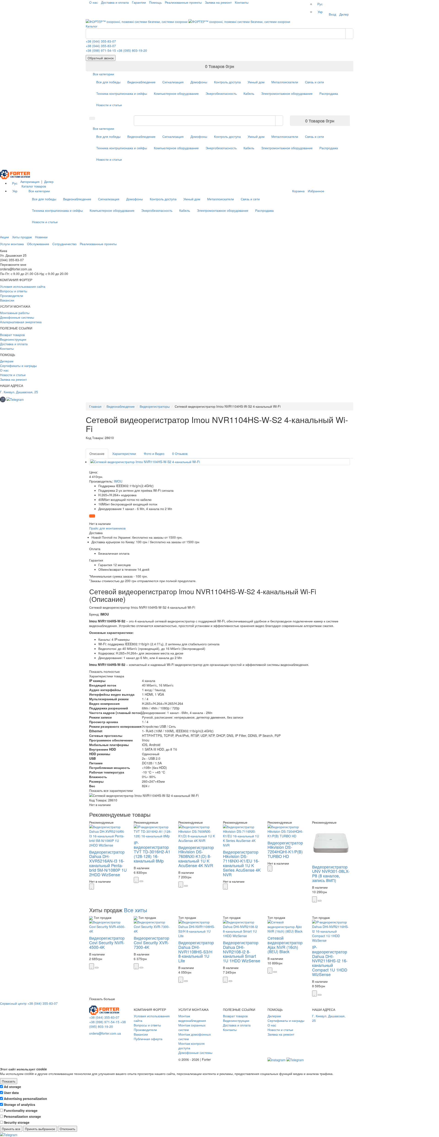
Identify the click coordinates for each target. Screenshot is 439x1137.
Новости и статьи (109, 105)
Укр (320, 11)
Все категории (103, 74)
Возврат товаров (12, 334)
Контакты (242, 2)
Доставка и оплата (115, 2)
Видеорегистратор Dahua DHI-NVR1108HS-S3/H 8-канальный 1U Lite (196, 951)
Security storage (16, 1122)
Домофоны (198, 82)
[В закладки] (91, 887)
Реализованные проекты (183, 2)
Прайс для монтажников (107, 528)
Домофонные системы (17, 317)
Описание (96, 453)
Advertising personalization (25, 1098)
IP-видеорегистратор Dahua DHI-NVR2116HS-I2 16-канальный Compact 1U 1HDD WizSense (330, 960)
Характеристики (124, 453)
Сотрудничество (64, 244)
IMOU (118, 481)
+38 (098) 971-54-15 (101, 50)
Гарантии (139, 2)
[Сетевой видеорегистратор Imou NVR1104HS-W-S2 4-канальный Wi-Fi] (219, 461)
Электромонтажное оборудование (287, 93)
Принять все (11, 1128)
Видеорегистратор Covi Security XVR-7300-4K (151, 942)
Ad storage (12, 1086)
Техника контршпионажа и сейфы (121, 93)
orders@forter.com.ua (105, 1033)
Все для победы (108, 82)
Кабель (249, 93)
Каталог (91, 26)
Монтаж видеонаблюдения (192, 1018)
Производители (11, 295)
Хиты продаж (22, 237)
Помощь (155, 2)
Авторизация (30, 181)
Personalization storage (22, 1116)
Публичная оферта (148, 1039)
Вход (332, 14)
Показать (8, 1081)
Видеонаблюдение (141, 82)
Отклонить (67, 1128)
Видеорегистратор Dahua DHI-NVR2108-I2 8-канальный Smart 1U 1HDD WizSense (241, 951)
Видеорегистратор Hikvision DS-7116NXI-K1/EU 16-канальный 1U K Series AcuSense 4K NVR (242, 863)
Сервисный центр (13, 1003)
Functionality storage (20, 1110)
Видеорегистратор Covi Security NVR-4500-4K (107, 942)
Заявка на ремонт (218, 2)
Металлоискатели (284, 82)
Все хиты (135, 910)
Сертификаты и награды (18, 365)
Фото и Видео (154, 453)
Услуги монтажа (12, 244)
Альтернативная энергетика (21, 322)
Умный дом (256, 82)
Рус (320, 4)
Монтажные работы (14, 312)
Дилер (344, 14)
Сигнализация (173, 82)
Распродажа (328, 93)
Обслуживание (38, 244)
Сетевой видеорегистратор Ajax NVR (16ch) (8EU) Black (285, 944)
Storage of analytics (19, 1104)
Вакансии (7, 300)
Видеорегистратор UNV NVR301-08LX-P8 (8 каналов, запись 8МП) (331, 873)
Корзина (298, 191)
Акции (4, 237)
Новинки (41, 237)
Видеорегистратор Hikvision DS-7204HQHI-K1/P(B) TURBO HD (285, 849)
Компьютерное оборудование (176, 93)
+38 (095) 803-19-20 (132, 50)
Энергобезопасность (221, 93)
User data (11, 1092)
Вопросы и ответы (13, 291)
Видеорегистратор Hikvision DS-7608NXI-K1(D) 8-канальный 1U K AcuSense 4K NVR (196, 856)
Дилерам (6, 361)
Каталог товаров (33, 186)
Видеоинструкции (13, 339)
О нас (93, 2)
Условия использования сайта (22, 286)
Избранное (316, 191)
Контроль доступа (227, 82)
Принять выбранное (40, 1128)
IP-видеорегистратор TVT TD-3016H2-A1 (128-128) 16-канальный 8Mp (152, 852)
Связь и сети (314, 82)
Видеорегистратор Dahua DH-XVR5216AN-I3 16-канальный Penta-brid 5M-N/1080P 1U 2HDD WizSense (108, 863)
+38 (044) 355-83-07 (101, 41)
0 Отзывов (179, 453)
